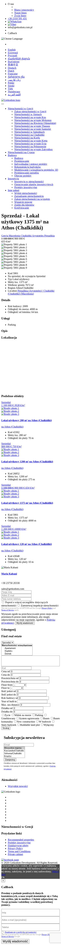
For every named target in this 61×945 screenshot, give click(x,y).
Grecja (5, 235)
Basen (46, 718)
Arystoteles (38, 235)
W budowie (45, 721)
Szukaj (6, 728)
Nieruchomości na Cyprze (21, 152)
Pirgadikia (49, 235)
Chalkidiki (26, 235)
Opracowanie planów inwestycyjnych (33, 184)
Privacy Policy (47, 608)
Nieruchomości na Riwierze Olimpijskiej (35, 123)
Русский (12, 55)
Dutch (11, 70)
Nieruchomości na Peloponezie (30, 146)
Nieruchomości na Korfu (27, 137)
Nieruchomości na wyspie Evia (30, 143)
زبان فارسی (14, 79)
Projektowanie (21, 161)
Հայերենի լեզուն (19, 58)
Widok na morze (22, 715)
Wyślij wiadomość (24, 623)
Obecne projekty (22, 175)
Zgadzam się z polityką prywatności (20, 932)
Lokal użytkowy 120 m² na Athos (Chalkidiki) (26, 544)
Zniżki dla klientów (24, 204)
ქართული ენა (16, 76)
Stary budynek (8, 725)
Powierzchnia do (10, 681)
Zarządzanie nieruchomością (29, 196)
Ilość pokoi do (8, 694)
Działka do (7, 711)
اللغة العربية (14, 94)
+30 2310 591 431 (17, 18)
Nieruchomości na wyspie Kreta (30, 140)
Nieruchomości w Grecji (20, 108)
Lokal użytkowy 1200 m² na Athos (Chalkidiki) (27, 461)
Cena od (5, 671)
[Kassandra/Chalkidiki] (14, 750)
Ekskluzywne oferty (18, 845)
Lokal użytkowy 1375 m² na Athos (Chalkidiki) (27, 503)
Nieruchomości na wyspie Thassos (32, 126)
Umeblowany (8, 718)
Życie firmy (20, 15)
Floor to (5, 688)
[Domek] (16, 653)
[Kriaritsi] (14, 756)
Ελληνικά (13, 52)
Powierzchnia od (10, 678)
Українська (14, 91)
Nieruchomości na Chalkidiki (29, 134)
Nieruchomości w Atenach (28, 114)
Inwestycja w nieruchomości (29, 181)
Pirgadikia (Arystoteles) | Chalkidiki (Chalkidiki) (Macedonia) (31, 292)
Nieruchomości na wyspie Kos (30, 117)
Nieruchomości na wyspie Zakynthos (33, 149)
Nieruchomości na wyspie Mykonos (32, 120)
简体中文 (13, 64)
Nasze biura (20, 12)
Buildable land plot (30, 725)
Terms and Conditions (19, 851)
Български (13, 61)
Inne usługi (13, 190)
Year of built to (9, 701)
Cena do (5, 674)
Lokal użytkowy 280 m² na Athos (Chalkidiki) (26, 420)
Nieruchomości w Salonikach (29, 132)
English (12, 49)
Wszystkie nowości (18, 786)
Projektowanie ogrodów (26, 172)
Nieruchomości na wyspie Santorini (32, 129)
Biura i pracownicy (24, 9)
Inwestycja (13, 178)
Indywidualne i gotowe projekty (30, 164)
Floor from (6, 684)
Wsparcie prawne (23, 202)
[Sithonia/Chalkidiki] (14, 753)
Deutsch (12, 67)
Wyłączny (49, 725)
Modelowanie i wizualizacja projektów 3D (36, 169)
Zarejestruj (10, 760)
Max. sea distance (10, 704)
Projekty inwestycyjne (25, 187)
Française (13, 73)
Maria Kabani (9, 573)
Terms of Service (7, 610)
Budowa (12, 155)
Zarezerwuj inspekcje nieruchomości (39, 605)
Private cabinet (15, 854)
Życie (7, 715)
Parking (39, 715)
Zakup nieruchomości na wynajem (32, 199)
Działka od (7, 708)
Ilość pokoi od (8, 691)
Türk (10, 88)
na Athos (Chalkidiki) (12, 426)
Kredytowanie (21, 207)
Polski (11, 82)
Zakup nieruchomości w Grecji (30, 111)
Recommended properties (21, 839)
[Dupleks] (16, 651)
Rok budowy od (9, 698)
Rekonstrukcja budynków (27, 167)
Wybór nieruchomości (25, 193)
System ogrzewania (29, 718)
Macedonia (15, 235)
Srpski (11, 85)
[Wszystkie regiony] (14, 748)
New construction (26, 721)
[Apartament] (16, 648)
